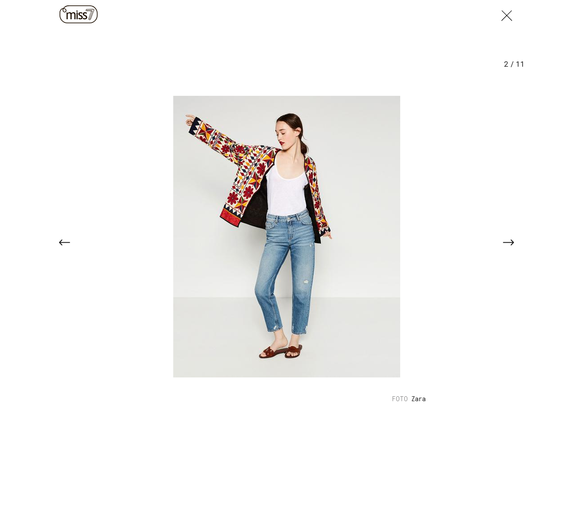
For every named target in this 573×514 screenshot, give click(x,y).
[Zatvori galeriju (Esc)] (507, 13)
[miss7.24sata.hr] (79, 14)
